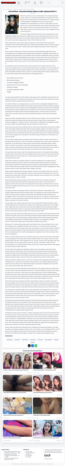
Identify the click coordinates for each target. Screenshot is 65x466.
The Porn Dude (29, 451)
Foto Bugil (35, 2)
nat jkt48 (32, 342)
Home (4, 9)
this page (52, 452)
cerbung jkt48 (9, 339)
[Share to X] (29, 345)
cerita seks (56, 339)
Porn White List (29, 455)
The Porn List (28, 454)
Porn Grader (28, 456)
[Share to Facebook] (32, 345)
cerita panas (40, 339)
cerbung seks (17, 339)
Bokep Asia (41, 2)
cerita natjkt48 (25, 339)
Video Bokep (18, 2)
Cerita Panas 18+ (27, 2)
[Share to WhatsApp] (35, 345)
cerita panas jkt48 (48, 339)
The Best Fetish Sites (30, 452)
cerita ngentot (33, 339)
